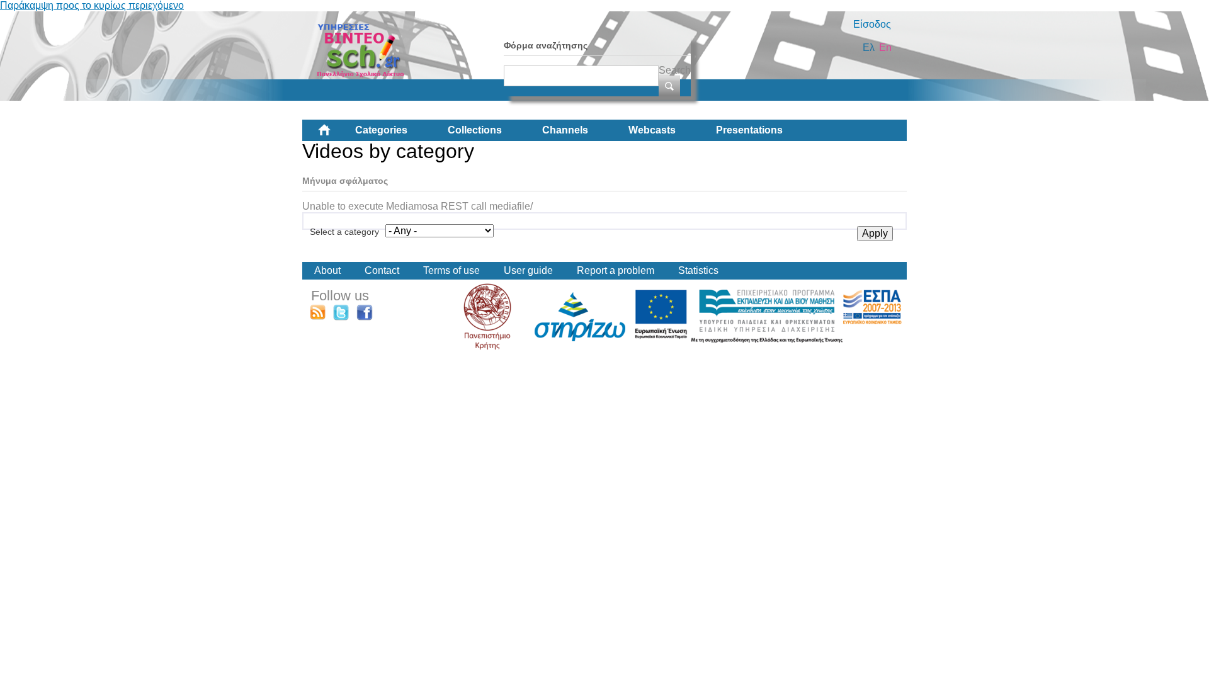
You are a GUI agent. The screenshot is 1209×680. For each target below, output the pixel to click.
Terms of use (451, 270)
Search (675, 70)
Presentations (749, 130)
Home (334, 134)
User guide (528, 270)
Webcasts (652, 130)
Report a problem (615, 270)
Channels (565, 130)
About (327, 270)
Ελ (869, 47)
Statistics (698, 270)
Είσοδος (872, 24)
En (885, 47)
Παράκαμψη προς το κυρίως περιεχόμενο (92, 5)
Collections (475, 130)
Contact (382, 270)
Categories (381, 130)
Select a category (344, 232)
